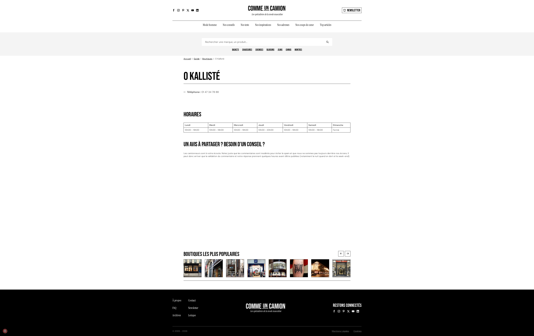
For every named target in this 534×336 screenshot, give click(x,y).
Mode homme (210, 25)
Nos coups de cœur (304, 25)
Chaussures (247, 49)
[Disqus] (267, 207)
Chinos (288, 49)
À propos (176, 300)
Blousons (270, 49)
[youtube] (192, 10)
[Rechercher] (327, 42)
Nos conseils (229, 25)
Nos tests (245, 25)
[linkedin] (197, 10)
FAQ (174, 308)
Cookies (357, 331)
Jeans (280, 49)
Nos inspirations (263, 25)
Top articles (325, 25)
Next (347, 253)
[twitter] (188, 10)
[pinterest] (183, 10)
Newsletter (353, 10)
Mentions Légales (340, 331)
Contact (192, 300)
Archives (176, 315)
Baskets (235, 49)
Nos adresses (283, 25)
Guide (197, 58)
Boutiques (207, 58)
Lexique (192, 315)
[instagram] (178, 10)
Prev (341, 253)
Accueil (187, 58)
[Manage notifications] (5, 331)
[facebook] (173, 10)
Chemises (259, 49)
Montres (298, 49)
